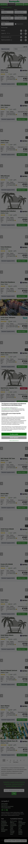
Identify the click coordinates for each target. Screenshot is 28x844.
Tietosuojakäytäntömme (14, 440)
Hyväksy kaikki (14, 434)
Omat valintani (14, 437)
